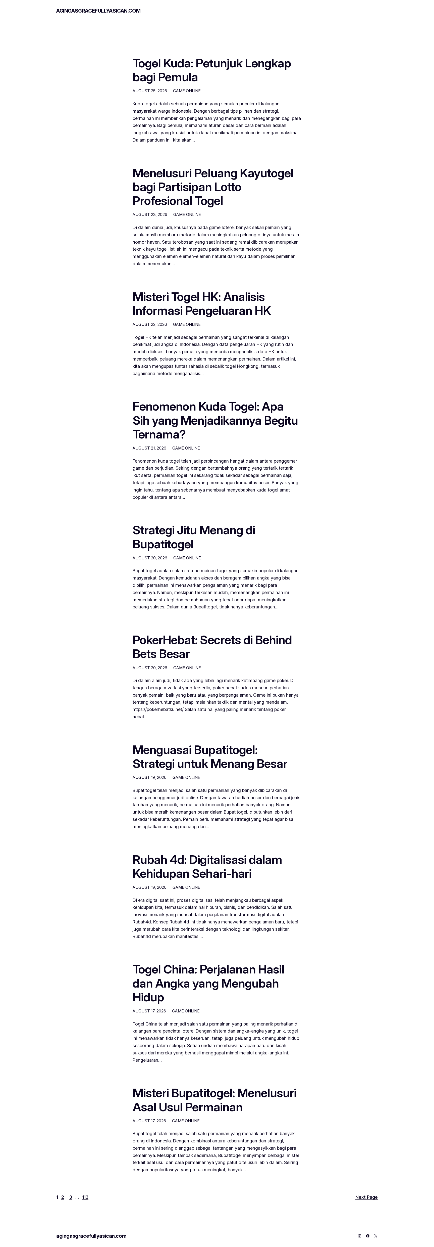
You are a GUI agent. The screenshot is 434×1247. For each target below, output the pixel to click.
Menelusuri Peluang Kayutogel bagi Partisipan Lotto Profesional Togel (213, 187)
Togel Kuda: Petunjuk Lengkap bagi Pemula (212, 70)
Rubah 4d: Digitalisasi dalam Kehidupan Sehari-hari (207, 866)
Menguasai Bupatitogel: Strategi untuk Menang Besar (210, 756)
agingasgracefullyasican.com (98, 11)
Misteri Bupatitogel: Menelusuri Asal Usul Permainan (214, 1100)
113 (85, 1197)
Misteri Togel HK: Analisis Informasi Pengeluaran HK (202, 303)
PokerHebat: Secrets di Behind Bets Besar (212, 646)
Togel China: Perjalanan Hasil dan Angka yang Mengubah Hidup (208, 983)
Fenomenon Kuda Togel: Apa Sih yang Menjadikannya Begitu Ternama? (215, 420)
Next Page (366, 1197)
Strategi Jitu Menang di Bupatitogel (194, 537)
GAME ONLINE (187, 90)
